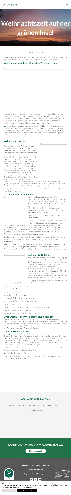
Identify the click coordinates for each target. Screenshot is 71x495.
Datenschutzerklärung (35, 469)
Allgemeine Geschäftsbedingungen (35, 474)
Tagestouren (35, 465)
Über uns (46, 465)
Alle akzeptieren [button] (22, 490)
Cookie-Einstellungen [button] (9, 490)
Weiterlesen (32, 490)
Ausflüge (25, 465)
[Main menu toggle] (67, 5)
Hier (5, 126)
